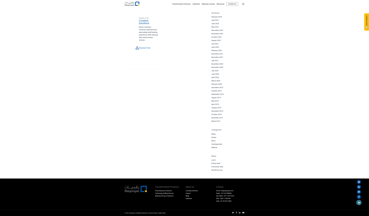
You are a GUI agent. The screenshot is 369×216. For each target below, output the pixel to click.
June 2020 (215, 74)
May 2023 (215, 27)
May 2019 (215, 101)
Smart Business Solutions (163, 191)
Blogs (213, 134)
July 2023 (215, 20)
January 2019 (216, 108)
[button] (359, 202)
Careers (188, 193)
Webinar (214, 147)
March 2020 (215, 81)
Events (213, 137)
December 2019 (217, 87)
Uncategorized (216, 144)
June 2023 (215, 24)
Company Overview (192, 191)
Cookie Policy (162, 213)
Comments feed (217, 167)
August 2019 (216, 98)
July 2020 (215, 71)
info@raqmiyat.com (227, 191)
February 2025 (216, 17)
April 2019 (215, 104)
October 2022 (216, 37)
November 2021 (217, 57)
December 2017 (217, 118)
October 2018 (216, 114)
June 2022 (215, 47)
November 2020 (217, 67)
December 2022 (217, 30)
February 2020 (216, 84)
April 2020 (215, 77)
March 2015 (215, 121)
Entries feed (215, 163)
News (213, 141)
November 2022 (217, 34)
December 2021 (217, 54)
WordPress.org (216, 170)
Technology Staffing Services (164, 193)
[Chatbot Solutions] (144, 41)
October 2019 (216, 91)
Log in (213, 160)
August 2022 (216, 40)
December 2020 (217, 64)
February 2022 (216, 50)
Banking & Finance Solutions (164, 196)
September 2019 (217, 94)
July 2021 (215, 61)
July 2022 (215, 44)
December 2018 (217, 111)
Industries (189, 198)
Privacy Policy (153, 213)
